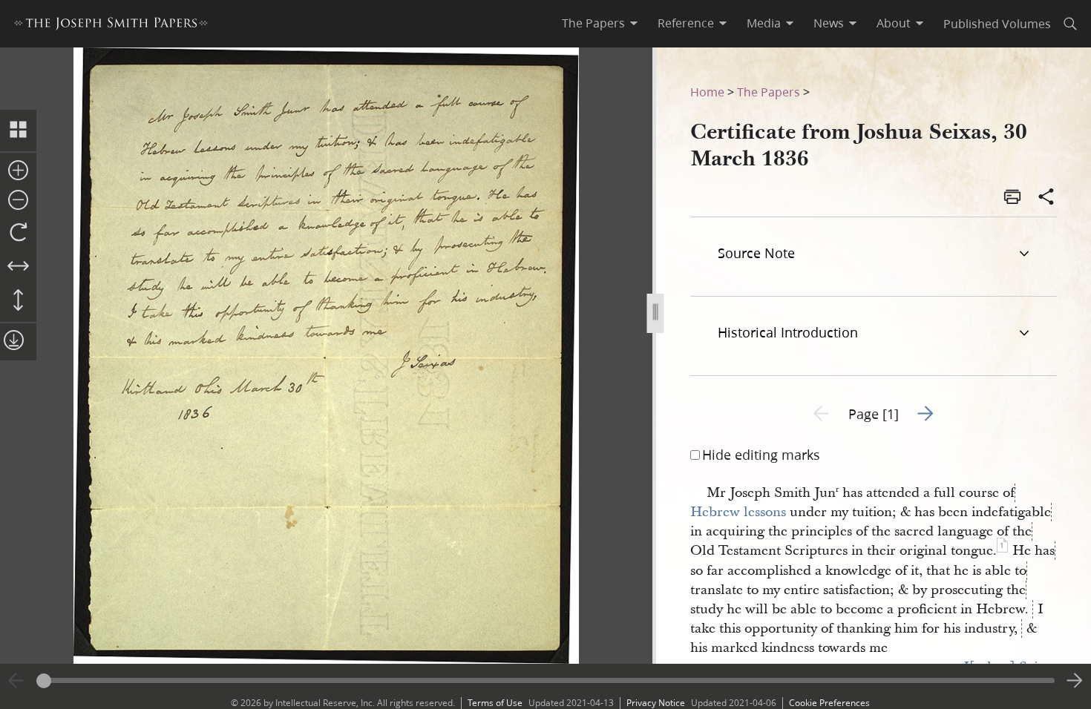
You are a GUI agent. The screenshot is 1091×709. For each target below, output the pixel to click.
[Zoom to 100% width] (18, 267)
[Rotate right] (18, 233)
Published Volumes (997, 23)
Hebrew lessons (738, 512)
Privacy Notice (655, 702)
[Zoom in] (18, 171)
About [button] (894, 23)
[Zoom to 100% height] (18, 301)
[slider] (545, 680)
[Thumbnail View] (18, 130)
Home (707, 91)
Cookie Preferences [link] (829, 702)
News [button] (828, 23)
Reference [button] (686, 23)
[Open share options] (1046, 198)
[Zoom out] (18, 201)
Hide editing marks (761, 454)
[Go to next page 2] (1075, 681)
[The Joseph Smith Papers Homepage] (111, 25)
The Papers (768, 91)
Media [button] (764, 23)
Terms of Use (495, 702)
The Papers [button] (593, 23)
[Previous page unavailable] (16, 681)
